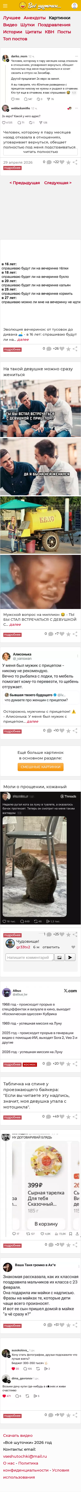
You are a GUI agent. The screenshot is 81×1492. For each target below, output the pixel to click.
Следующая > (58, 182)
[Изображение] (59, 957)
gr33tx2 (23, 947)
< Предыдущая (25, 182)
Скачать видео (18, 1435)
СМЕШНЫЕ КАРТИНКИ (40, 767)
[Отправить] (70, 957)
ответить (51, 947)
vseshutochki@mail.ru (25, 1456)
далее (23, 339)
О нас (9, 1463)
